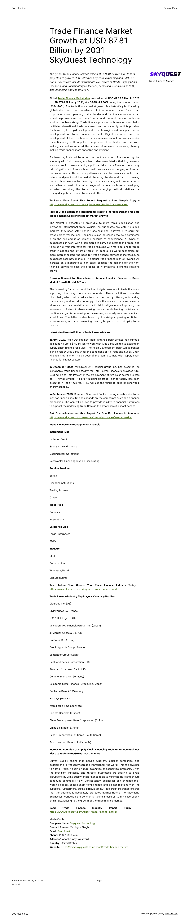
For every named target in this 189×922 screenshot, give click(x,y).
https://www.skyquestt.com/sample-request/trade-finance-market (89, 204)
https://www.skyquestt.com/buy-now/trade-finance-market (85, 589)
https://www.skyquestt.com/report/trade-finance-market (83, 811)
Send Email (63, 831)
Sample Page (171, 8)
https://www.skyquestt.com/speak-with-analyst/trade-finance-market (91, 417)
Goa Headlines (19, 8)
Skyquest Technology (82, 823)
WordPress (171, 913)
